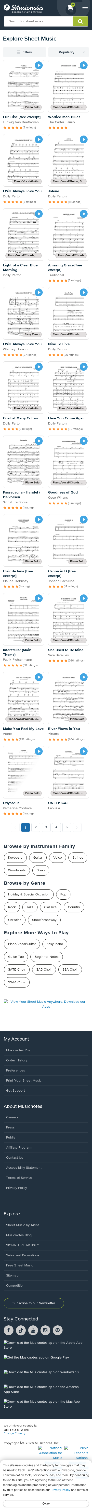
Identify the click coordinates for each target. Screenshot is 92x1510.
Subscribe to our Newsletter (34, 1303)
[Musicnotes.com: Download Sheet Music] (23, 8)
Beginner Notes (47, 957)
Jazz (29, 907)
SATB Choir (17, 969)
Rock (12, 907)
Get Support (15, 1090)
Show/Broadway (44, 920)
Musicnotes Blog (19, 1235)
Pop (63, 894)
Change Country (14, 1433)
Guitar (37, 857)
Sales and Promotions (22, 1255)
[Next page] (77, 827)
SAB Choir (44, 969)
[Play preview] (39, 65)
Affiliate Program (18, 1147)
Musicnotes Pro (18, 1050)
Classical (50, 907)
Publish (11, 1137)
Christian (14, 920)
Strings (78, 857)
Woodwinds (17, 870)
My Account (16, 1039)
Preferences (15, 1070)
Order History (16, 1060)
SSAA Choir (17, 982)
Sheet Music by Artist (22, 1225)
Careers (12, 1117)
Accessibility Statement (23, 1167)
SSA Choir (70, 969)
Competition (15, 1285)
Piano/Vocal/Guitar (22, 944)
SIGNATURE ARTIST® (22, 1245)
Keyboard (15, 857)
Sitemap (12, 1275)
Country (74, 907)
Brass (41, 870)
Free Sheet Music (19, 1265)
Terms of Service (19, 1178)
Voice (57, 857)
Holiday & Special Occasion (29, 894)
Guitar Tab (16, 957)
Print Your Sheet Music (23, 1080)
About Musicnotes (23, 1106)
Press (10, 1127)
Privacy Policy (16, 1188)
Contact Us (14, 1157)
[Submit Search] (80, 21)
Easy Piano (55, 944)
